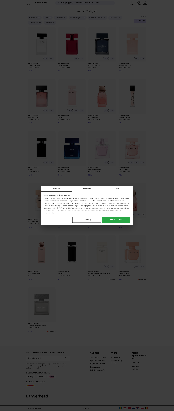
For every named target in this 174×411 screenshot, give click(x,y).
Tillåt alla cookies (116, 220)
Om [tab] (117, 188)
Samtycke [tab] (56, 188)
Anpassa (85, 220)
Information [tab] (87, 188)
